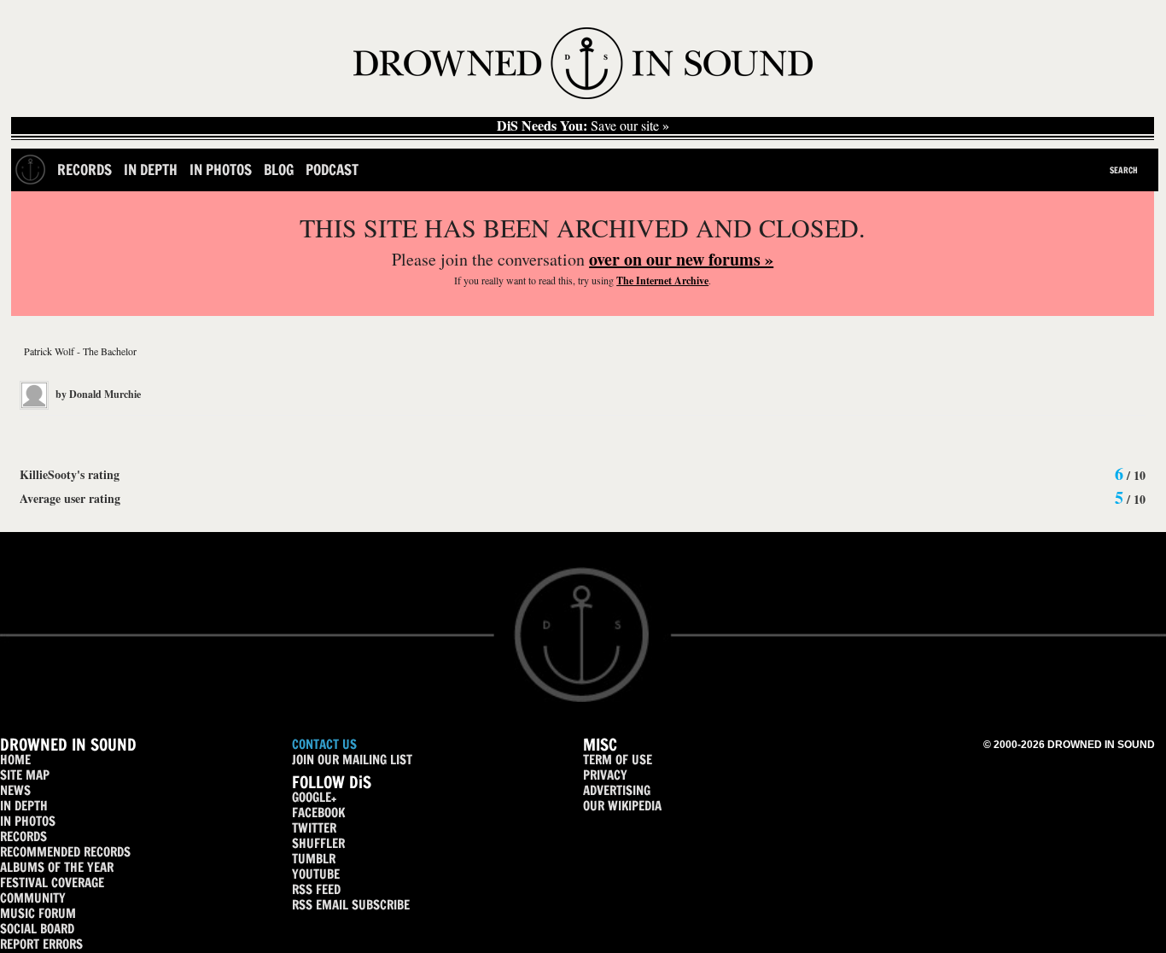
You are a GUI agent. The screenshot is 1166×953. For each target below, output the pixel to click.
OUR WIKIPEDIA (622, 806)
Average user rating (70, 498)
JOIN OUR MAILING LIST (352, 760)
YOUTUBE (316, 874)
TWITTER (314, 828)
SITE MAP (25, 775)
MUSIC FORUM (38, 913)
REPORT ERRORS (41, 944)
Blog (279, 169)
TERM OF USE (617, 760)
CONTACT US (324, 744)
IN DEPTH (24, 806)
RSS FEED (316, 889)
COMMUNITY (33, 898)
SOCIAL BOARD (37, 929)
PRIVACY (605, 775)
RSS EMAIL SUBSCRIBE (351, 905)
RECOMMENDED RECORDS (65, 852)
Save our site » (583, 125)
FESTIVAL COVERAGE (52, 883)
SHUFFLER (318, 843)
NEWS (15, 790)
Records (84, 169)
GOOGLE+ (314, 797)
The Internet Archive (662, 280)
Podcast (332, 169)
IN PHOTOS (27, 821)
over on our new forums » (681, 259)
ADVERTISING (616, 790)
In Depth (151, 169)
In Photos (220, 169)
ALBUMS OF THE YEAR (57, 867)
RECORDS (23, 836)
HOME (15, 760)
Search (1124, 170)
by (97, 394)
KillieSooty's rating (70, 474)
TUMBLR (313, 859)
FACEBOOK (318, 812)
